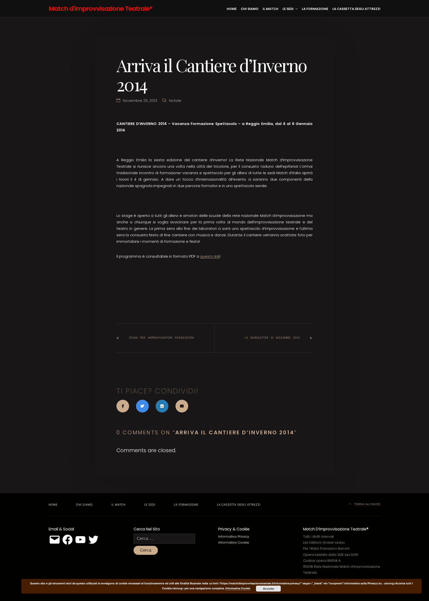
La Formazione (315, 9)
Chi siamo (249, 9)
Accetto (268, 588)
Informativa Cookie (233, 542)
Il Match (270, 9)
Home (232, 9)
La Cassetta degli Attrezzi (356, 9)
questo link (210, 256)
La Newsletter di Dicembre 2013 (272, 338)
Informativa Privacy (233, 536)
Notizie (175, 100)
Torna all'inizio (367, 504)
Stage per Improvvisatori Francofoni (161, 338)
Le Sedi (288, 9)
